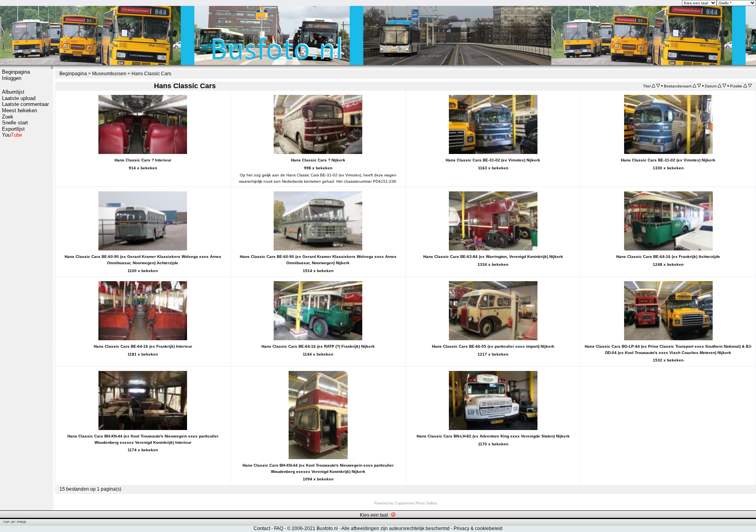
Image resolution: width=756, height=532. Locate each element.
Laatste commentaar (25, 104)
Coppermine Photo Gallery (416, 503)
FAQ (278, 528)
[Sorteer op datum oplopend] (719, 86)
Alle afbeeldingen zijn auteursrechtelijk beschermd (395, 528)
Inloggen (11, 78)
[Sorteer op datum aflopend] (724, 86)
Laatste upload (18, 98)
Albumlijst (13, 92)
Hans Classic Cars (151, 73)
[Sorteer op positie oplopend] (745, 86)
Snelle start (15, 123)
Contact (262, 528)
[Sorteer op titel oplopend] (653, 86)
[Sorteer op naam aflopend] (699, 86)
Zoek (7, 117)
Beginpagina (16, 72)
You (12, 135)
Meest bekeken (19, 110)
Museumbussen (109, 73)
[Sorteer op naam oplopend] (694, 86)
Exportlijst (13, 129)
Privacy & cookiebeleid (478, 528)
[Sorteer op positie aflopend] (750, 86)
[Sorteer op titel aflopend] (658, 86)
